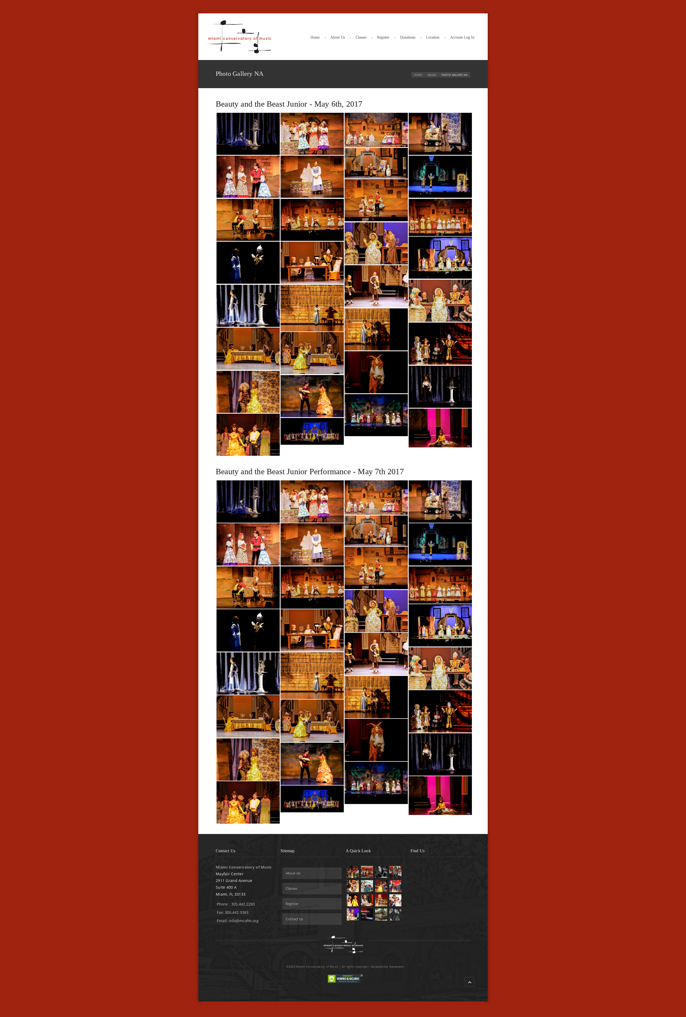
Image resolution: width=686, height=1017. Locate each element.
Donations (407, 37)
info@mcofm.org (244, 920)
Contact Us (294, 919)
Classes (361, 37)
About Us (337, 37)
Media (432, 75)
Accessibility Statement (387, 966)
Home (315, 37)
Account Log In (462, 37)
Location (432, 37)
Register (383, 37)
